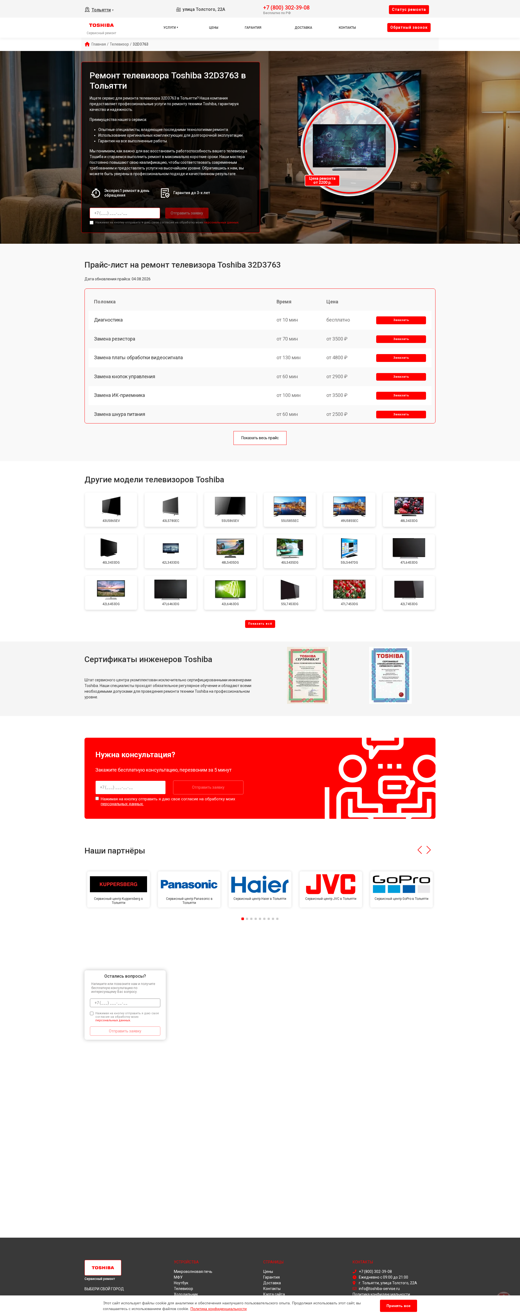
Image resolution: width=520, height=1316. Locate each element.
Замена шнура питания (119, 414)
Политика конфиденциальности (218, 1309)
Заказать (401, 320)
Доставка (303, 28)
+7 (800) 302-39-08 (286, 7)
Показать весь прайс (260, 438)
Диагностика (108, 320)
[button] (419, 850)
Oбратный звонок (409, 27)
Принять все (398, 1306)
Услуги (169, 28)
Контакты (347, 28)
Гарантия (253, 28)
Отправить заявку (187, 213)
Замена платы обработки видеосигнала (138, 357)
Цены (213, 28)
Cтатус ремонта (409, 9)
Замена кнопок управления (124, 376)
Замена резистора (114, 339)
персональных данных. (221, 222)
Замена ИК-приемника (119, 395)
